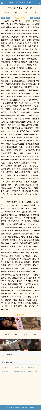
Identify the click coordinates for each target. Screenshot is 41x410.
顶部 (32, 407)
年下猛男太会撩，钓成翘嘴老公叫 (25, 371)
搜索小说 (24, 407)
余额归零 (5, 371)
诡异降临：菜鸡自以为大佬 (23, 367)
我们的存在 (30, 367)
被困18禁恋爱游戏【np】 (20, 2)
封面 (25, 13)
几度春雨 (5, 367)
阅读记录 (16, 407)
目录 (15, 13)
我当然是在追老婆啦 (33, 371)
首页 (8, 407)
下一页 (34, 13)
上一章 (6, 13)
